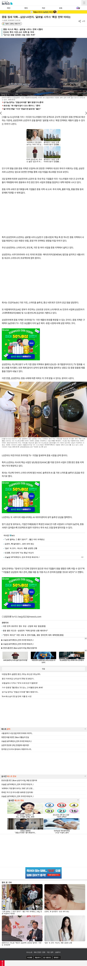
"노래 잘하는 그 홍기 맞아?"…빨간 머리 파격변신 (25, 539)
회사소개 (29, 952)
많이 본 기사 (7, 882)
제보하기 (38, 957)
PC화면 (29, 957)
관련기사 (5, 622)
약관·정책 (50, 952)
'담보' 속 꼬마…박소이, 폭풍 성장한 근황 (21, 548)
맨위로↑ (57, 957)
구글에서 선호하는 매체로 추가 (12, 23)
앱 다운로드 (47, 957)
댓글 (43, 669)
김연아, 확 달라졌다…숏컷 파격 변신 (19, 544)
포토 (60, 8)
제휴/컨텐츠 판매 (39, 952)
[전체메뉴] (84, 3)
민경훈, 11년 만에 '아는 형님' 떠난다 (19, 553)
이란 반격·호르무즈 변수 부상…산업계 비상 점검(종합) (24, 626)
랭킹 (26, 8)
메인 (8, 8)
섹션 (43, 8)
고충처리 (58, 952)
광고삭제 (2, 963)
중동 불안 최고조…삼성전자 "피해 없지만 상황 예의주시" (25, 630)
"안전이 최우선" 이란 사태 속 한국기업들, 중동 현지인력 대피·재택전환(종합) (33, 635)
